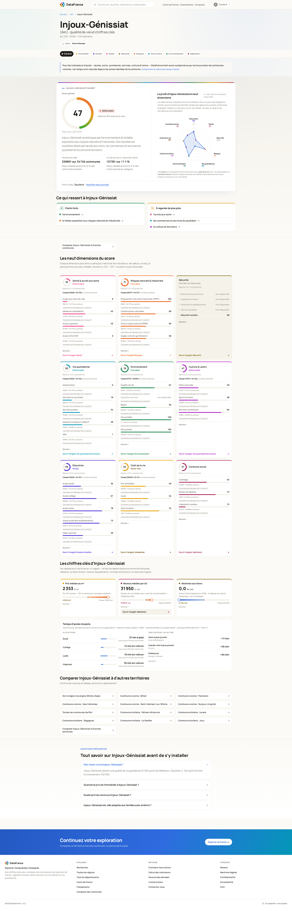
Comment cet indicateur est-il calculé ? (77, 308)
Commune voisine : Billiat (133, 695)
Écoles (99, 53)
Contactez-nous (156, 887)
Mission (224, 867)
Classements (186, 4)
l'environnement (71, 214)
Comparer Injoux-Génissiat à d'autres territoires (81, 730)
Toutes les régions (85, 872)
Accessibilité (226, 882)
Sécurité (125, 53)
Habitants (195, 53)
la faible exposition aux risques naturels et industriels (91, 220)
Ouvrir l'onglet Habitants (134, 611)
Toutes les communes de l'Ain (77, 712)
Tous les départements (88, 877)
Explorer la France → (218, 842)
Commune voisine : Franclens (193, 695)
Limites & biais (155, 882)
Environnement (176, 53)
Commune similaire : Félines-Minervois (140, 712)
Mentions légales (228, 872)
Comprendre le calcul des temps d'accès (160, 69)
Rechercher (82, 867)
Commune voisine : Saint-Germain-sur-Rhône (143, 704)
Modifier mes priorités (97, 184)
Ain (71, 14)
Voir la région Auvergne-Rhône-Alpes (81, 695)
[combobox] (124, 4)
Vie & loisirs (156, 53)
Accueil (63, 14)
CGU (222, 887)
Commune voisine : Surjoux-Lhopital (197, 704)
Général (68, 53)
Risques (140, 53)
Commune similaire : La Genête (136, 720)
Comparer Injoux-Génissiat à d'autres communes (81, 246)
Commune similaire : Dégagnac (78, 720)
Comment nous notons (159, 867)
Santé (111, 53)
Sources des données (158, 877)
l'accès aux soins (162, 214)
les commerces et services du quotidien (174, 220)
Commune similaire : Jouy (191, 720)
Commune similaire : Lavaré (192, 712)
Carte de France (84, 882)
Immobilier (83, 53)
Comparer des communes (89, 891)
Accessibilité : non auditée (276, 903)
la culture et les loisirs (165, 226)
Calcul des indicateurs (159, 872)
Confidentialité (227, 877)
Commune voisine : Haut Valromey (79, 704)
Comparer (200, 4)
